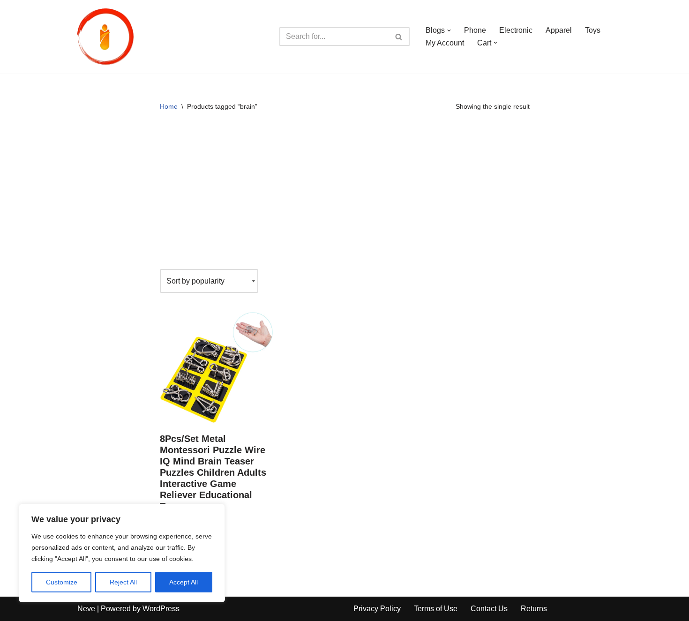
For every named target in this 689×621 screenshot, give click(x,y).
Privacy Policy (377, 609)
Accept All (183, 582)
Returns (534, 609)
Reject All (123, 582)
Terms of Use (435, 609)
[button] (449, 30)
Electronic (515, 30)
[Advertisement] (345, 194)
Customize (61, 582)
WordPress (161, 609)
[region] (122, 553)
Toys (592, 30)
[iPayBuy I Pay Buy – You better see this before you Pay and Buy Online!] (105, 36)
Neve (86, 609)
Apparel (559, 30)
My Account (445, 43)
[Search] (399, 36)
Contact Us (489, 609)
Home (169, 106)
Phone (475, 30)
